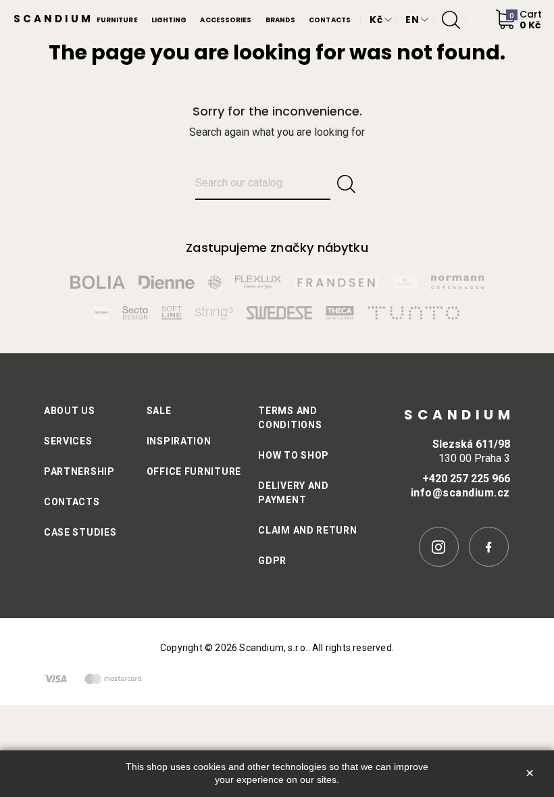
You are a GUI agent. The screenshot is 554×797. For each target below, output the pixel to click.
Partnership (79, 471)
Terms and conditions (290, 417)
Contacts (72, 501)
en (412, 19)
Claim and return (307, 530)
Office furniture (194, 471)
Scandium (53, 18)
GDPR (272, 560)
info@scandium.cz (460, 492)
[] (346, 184)
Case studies (80, 532)
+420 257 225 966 (466, 478)
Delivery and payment (293, 492)
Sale (159, 410)
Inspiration (179, 441)
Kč (376, 19)
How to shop (293, 455)
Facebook (489, 547)
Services (68, 441)
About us (69, 410)
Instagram (439, 547)
